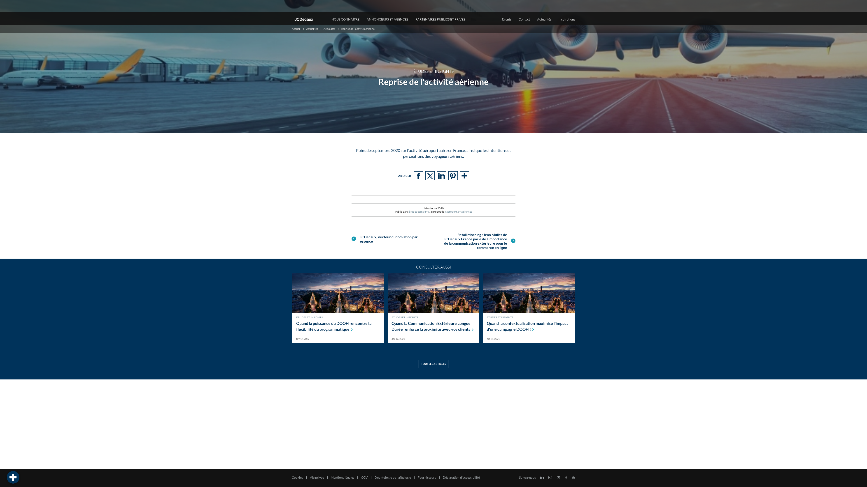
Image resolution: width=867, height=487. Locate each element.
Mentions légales (342, 477)
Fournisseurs (427, 477)
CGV (364, 477)
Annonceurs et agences (387, 19)
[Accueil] (309, 19)
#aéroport (451, 211)
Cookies (297, 477)
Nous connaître (345, 19)
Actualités (329, 28)
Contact (524, 19)
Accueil (296, 28)
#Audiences (465, 211)
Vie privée (317, 477)
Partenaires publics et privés (440, 19)
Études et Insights (419, 211)
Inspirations (567, 19)
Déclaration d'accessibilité (461, 477)
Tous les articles (433, 363)
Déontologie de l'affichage (393, 477)
